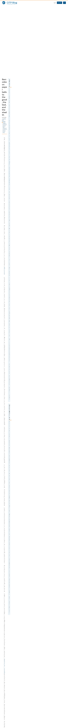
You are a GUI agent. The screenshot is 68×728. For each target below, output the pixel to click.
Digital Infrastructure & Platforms (5, 128)
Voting (4, 132)
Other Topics (9, 542)
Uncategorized (9, 586)
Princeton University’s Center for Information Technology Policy (9, 153)
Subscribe (59, 2)
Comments (3, 121)
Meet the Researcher (9, 523)
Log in (55, 2)
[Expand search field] (64, 3)
